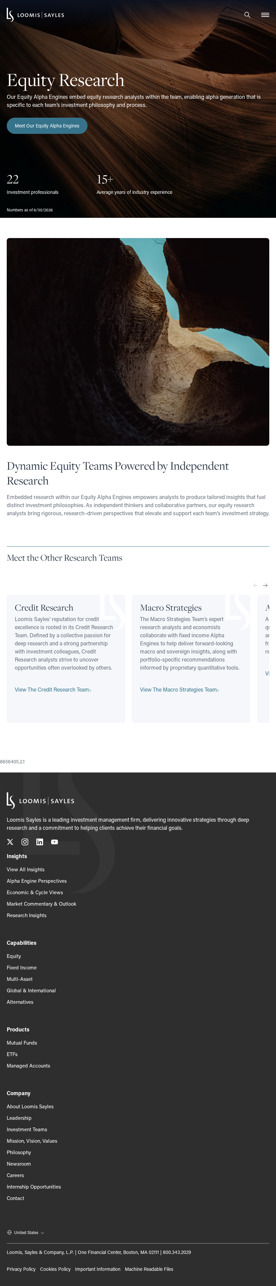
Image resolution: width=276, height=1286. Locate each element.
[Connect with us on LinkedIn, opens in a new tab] (39, 843)
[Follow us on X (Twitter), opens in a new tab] (10, 843)
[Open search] (247, 15)
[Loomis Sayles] (35, 15)
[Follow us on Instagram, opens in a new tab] (25, 843)
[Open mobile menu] (265, 15)
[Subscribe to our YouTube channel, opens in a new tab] (54, 843)
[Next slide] (265, 585)
